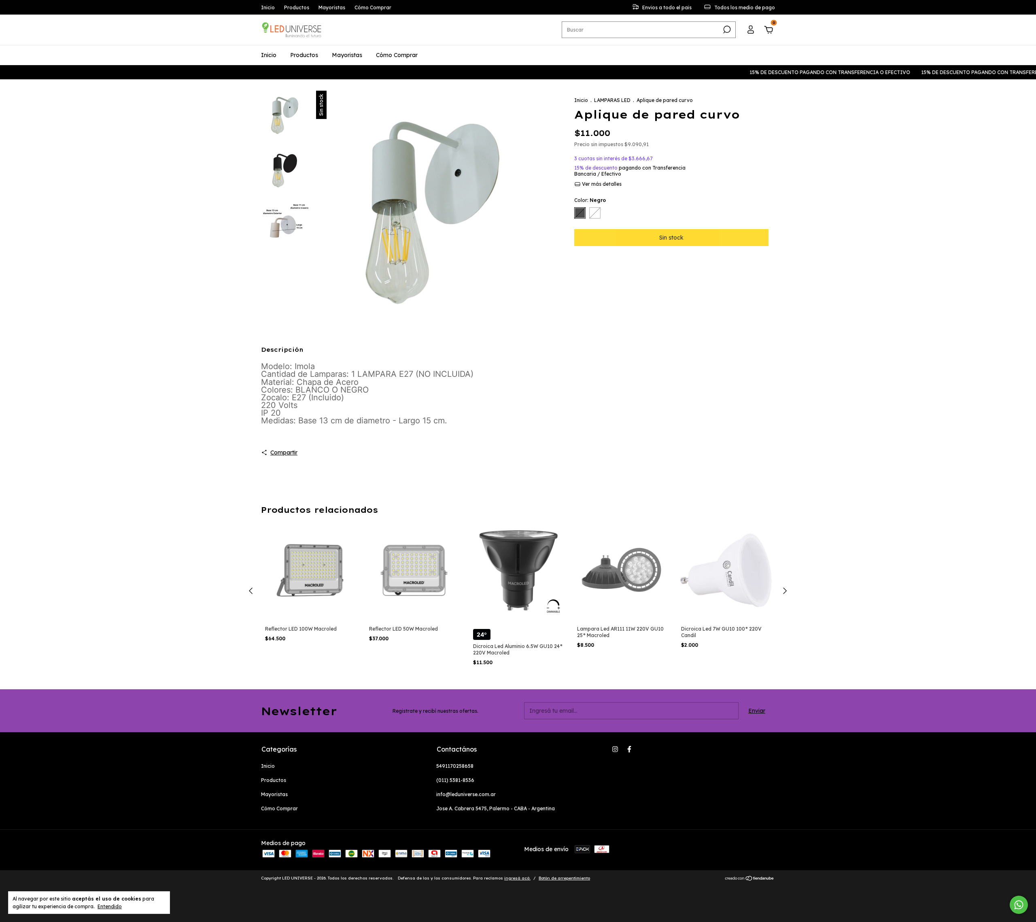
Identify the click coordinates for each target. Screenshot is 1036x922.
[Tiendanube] (749, 879)
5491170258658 (454, 766)
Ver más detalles (601, 184)
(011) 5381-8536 (455, 780)
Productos (296, 7)
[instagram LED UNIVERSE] (615, 749)
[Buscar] (726, 29)
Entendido (110, 906)
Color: (590, 200)
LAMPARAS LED (612, 100)
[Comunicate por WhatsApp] (1019, 905)
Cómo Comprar (373, 7)
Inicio (268, 7)
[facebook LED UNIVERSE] (629, 749)
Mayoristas (331, 7)
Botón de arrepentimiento (564, 878)
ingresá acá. (517, 878)
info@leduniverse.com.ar (466, 794)
